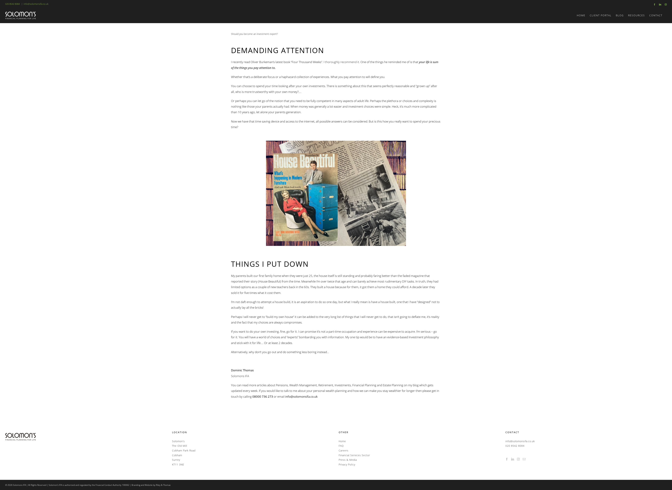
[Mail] (524, 459)
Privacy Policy (347, 464)
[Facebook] (506, 459)
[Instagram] (518, 459)
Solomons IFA (240, 376)
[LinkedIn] (512, 459)
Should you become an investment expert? (254, 34)
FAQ (341, 445)
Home (342, 441)
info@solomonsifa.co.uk (36, 3)
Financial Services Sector (354, 455)
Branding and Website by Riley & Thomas (151, 485)
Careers (343, 450)
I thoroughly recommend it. (342, 62)
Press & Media (348, 459)
